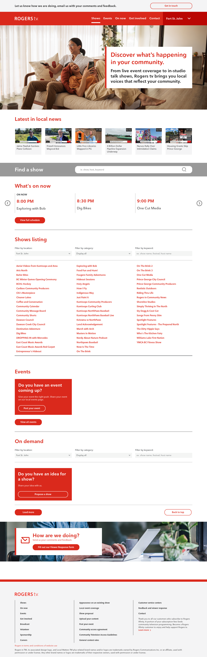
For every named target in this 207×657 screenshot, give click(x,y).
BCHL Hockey (23, 284)
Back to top (178, 512)
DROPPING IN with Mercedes (32, 338)
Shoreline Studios (146, 302)
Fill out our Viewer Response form (56, 547)
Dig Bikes (84, 208)
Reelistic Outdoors (146, 288)
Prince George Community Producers (156, 284)
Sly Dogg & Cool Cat (148, 311)
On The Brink (84, 351)
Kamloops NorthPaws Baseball (93, 311)
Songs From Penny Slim (149, 315)
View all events (28, 422)
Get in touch (171, 5)
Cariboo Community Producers (32, 288)
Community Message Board (31, 311)
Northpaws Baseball (87, 342)
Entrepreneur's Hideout (28, 351)
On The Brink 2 (145, 266)
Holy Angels (83, 284)
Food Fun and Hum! (87, 270)
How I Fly (82, 288)
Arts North (21, 270)
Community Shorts (26, 315)
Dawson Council (25, 320)
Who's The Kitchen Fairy (149, 333)
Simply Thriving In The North (152, 306)
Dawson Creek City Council (30, 324)
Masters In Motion (86, 333)
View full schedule (30, 220)
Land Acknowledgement (90, 324)
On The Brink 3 (145, 270)
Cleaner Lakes (23, 297)
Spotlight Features (146, 320)
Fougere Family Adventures (91, 275)
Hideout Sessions (86, 279)
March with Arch (85, 329)
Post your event (32, 408)
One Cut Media (149, 208)
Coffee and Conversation (29, 302)
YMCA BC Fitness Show (149, 342)
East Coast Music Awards (29, 342)
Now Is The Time (85, 347)
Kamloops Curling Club (89, 306)
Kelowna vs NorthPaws (89, 320)
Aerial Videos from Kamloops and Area (37, 266)
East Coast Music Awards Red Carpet (35, 347)
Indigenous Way (85, 293)
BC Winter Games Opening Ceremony (36, 279)
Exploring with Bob (31, 208)
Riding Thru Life (145, 293)
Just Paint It (83, 297)
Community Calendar (27, 306)
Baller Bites (22, 275)
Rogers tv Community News (151, 297)
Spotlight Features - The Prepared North (158, 324)
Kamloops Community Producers (94, 302)
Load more (28, 512)
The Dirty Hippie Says (148, 329)
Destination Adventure (28, 329)
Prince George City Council (151, 279)
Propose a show (43, 494)
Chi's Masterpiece (25, 293)
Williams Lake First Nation (150, 338)
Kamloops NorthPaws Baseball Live (95, 315)
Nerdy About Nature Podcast (92, 338)
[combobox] (131, 169)
